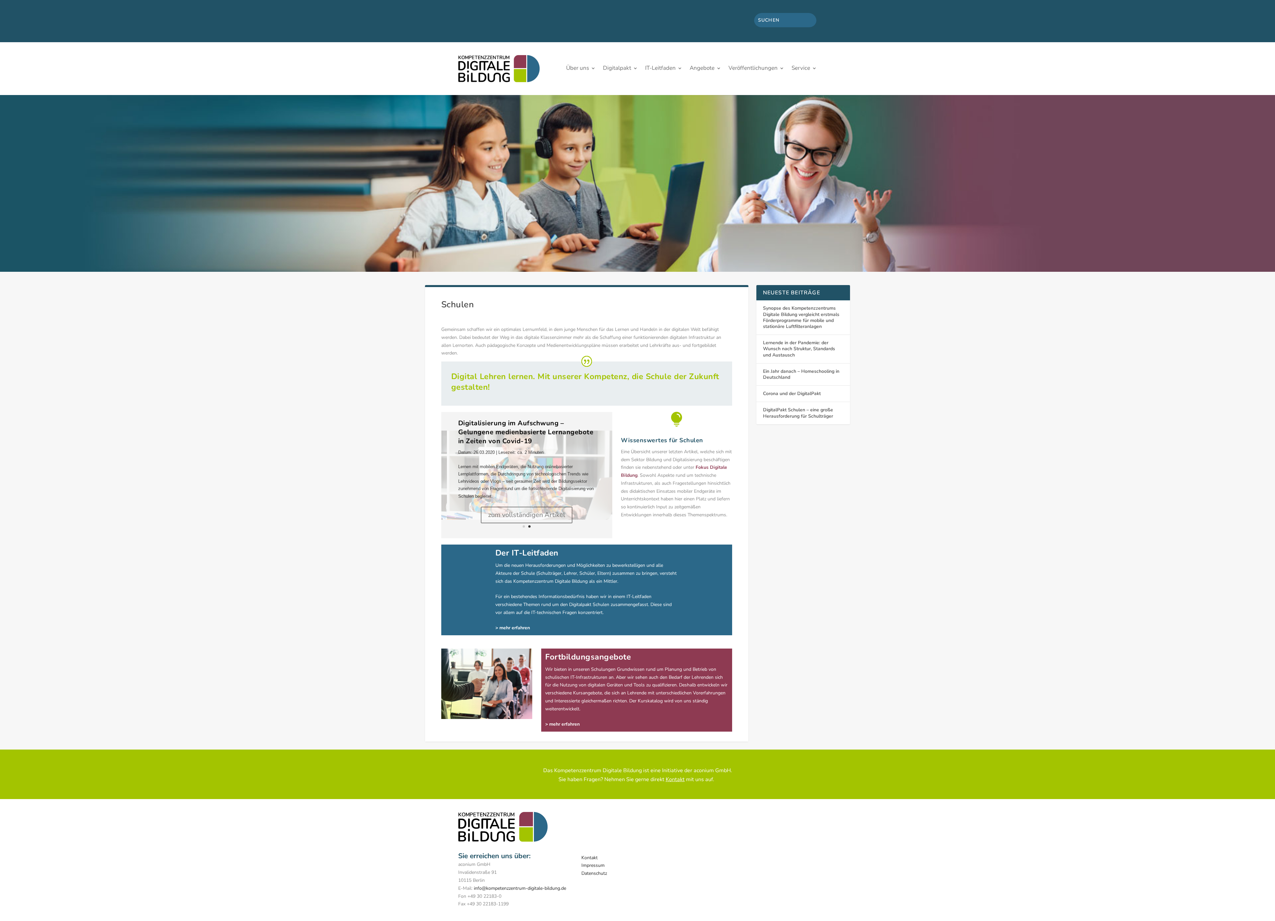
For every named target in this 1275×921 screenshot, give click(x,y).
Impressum (593, 865)
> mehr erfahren (562, 724)
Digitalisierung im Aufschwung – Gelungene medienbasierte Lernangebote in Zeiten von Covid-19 (526, 432)
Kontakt (675, 779)
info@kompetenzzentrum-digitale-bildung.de (520, 888)
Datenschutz (594, 873)
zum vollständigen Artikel (526, 514)
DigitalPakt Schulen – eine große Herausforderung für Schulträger (798, 413)
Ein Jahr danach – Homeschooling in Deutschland (801, 374)
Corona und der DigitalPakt (792, 393)
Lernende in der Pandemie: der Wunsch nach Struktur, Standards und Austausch (799, 349)
